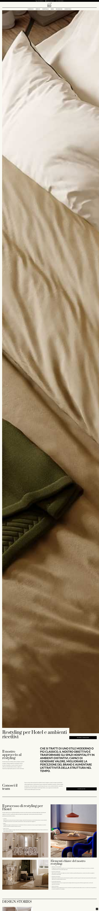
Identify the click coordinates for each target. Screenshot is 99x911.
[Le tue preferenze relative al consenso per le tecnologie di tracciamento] (97, 909)
